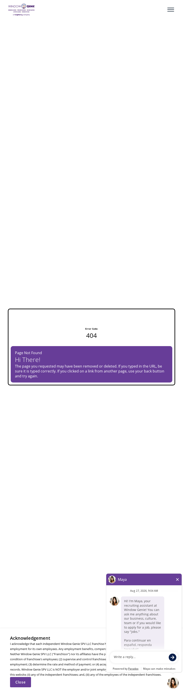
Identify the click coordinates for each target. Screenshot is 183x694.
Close (20, 682)
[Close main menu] (170, 9)
